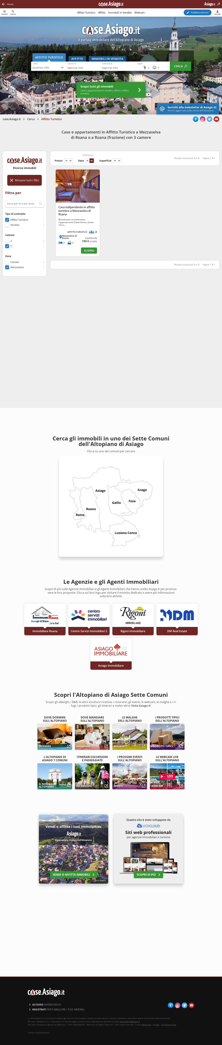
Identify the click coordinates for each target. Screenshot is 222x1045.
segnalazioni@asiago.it (130, 1021)
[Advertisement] (24, 334)
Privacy (156, 1024)
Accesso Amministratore (38, 1032)
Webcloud (146, 1024)
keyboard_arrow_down (70, 161)
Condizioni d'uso (168, 1024)
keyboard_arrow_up (66, 161)
